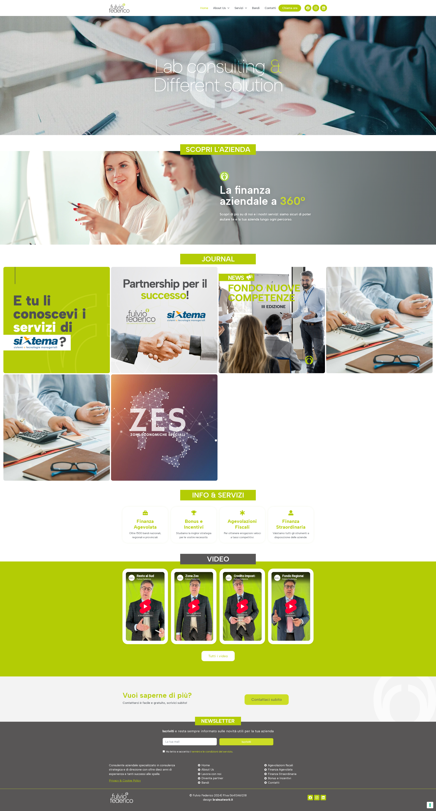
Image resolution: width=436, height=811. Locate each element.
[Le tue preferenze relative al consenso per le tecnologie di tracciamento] (430, 805)
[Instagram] (315, 8)
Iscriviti (246, 741)
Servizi (239, 8)
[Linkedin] (323, 8)
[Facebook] (308, 8)
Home (204, 8)
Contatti (270, 8)
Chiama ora (289, 8)
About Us (219, 8)
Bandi (256, 8)
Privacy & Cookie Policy (125, 780)
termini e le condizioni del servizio (211, 751)
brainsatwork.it (223, 799)
